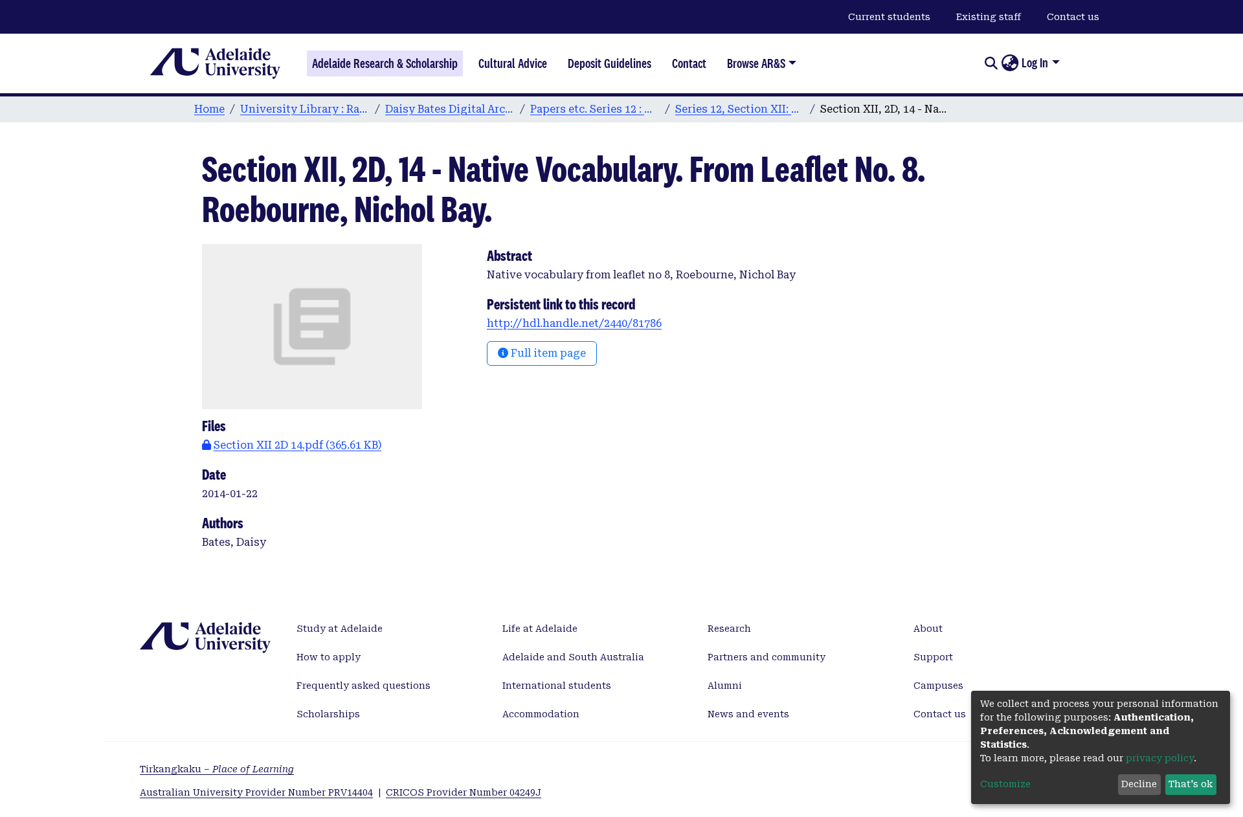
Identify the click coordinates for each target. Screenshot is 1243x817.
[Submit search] (991, 63)
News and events (748, 714)
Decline (1139, 784)
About (928, 628)
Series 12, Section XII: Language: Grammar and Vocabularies (740, 109)
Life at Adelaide (539, 628)
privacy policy (1160, 758)
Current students (889, 17)
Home (209, 109)
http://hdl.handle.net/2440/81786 (574, 323)
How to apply (329, 657)
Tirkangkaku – (217, 769)
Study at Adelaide (340, 628)
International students (556, 685)
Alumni (725, 685)
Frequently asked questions (364, 685)
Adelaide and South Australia (573, 657)
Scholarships (328, 714)
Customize (1005, 784)
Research (729, 628)
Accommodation (540, 714)
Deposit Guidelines (609, 63)
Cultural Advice (512, 63)
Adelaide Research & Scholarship (385, 63)
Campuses (938, 685)
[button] (1009, 63)
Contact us (1073, 17)
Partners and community (766, 657)
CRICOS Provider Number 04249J (463, 792)
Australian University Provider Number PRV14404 (256, 792)
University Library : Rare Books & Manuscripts (305, 109)
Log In (1035, 63)
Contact (689, 63)
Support (933, 657)
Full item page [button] (547, 353)
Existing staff (988, 17)
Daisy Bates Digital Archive (450, 109)
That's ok (1191, 784)
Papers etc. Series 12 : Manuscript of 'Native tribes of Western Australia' (595, 109)
